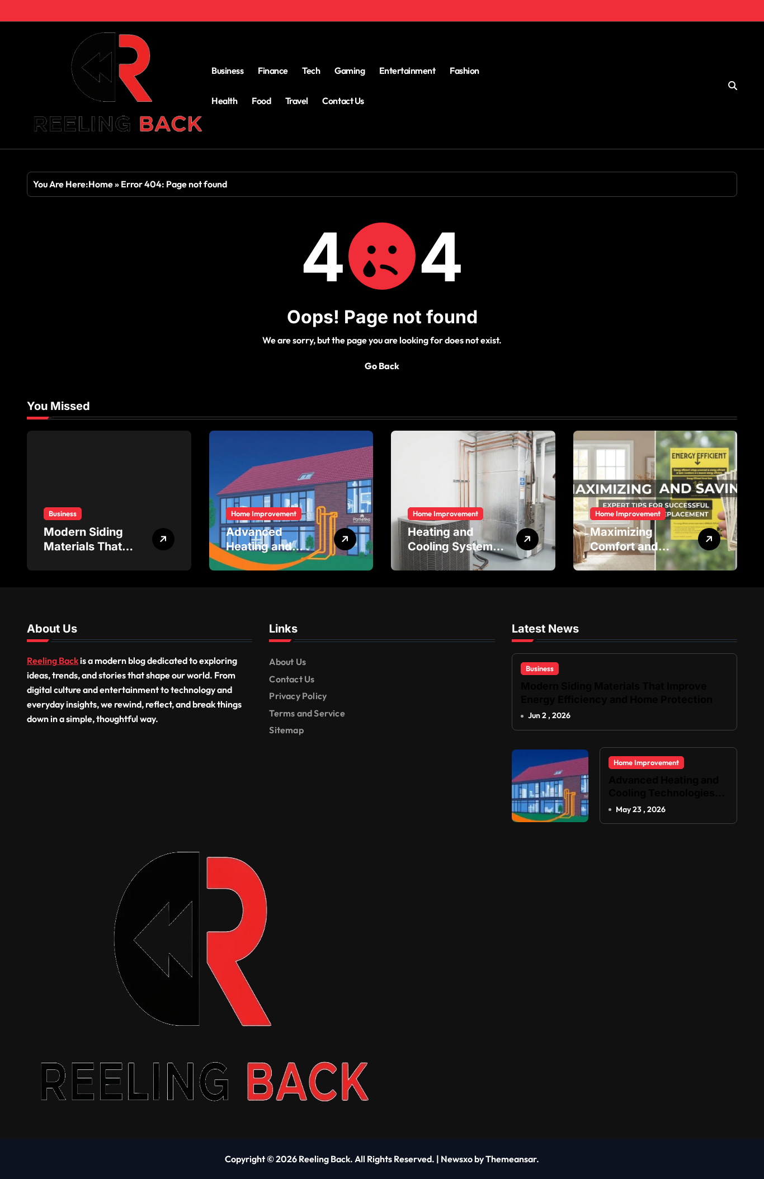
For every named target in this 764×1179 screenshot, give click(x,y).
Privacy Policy (298, 695)
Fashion (464, 70)
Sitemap (286, 729)
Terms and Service (307, 713)
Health (224, 100)
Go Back (382, 365)
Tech (311, 70)
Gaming (349, 70)
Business (227, 70)
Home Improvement (263, 513)
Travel (296, 100)
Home (100, 184)
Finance (273, 70)
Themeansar (510, 1158)
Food (261, 100)
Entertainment (407, 70)
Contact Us (343, 100)
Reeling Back (52, 660)
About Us (287, 661)
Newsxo (457, 1158)
